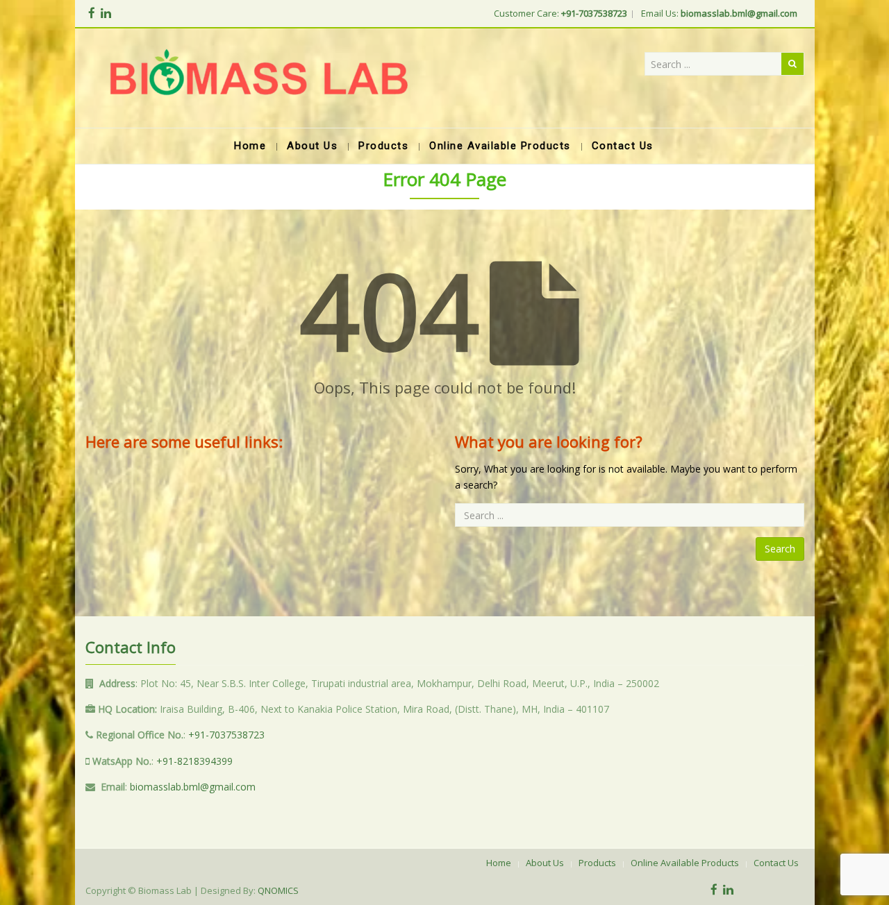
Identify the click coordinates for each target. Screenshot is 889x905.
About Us (545, 862)
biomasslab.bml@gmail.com (193, 786)
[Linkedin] (106, 13)
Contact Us (776, 862)
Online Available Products (685, 862)
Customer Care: (560, 13)
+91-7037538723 (226, 734)
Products (597, 862)
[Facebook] (91, 13)
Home (498, 862)
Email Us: (719, 13)
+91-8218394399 (194, 761)
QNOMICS (278, 890)
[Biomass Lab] (258, 78)
